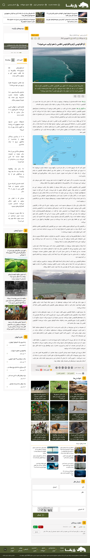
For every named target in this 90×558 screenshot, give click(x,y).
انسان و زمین (12, 5)
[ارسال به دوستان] (35, 38)
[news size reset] (78, 96)
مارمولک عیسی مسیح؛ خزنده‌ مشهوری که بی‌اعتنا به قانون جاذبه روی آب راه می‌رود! (58, 417)
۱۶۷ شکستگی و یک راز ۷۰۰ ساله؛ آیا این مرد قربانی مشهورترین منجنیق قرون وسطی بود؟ (19, 15)
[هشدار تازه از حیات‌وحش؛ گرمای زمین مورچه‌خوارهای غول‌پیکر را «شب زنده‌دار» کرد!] (82, 20)
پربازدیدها (7, 60)
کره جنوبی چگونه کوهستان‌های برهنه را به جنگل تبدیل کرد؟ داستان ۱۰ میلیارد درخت (17, 276)
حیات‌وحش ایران (39, 5)
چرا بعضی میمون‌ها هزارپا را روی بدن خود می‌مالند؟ (59, 396)
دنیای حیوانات (24, 5)
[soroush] (60, 368)
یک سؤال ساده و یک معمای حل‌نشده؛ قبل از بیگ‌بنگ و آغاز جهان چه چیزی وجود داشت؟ (17, 384)
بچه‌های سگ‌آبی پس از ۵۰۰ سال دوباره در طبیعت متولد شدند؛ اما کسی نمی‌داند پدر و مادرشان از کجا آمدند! (77, 437)
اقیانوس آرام (71, 373)
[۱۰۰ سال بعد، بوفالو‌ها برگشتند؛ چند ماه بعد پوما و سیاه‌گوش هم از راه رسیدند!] (59, 427)
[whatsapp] (66, 368)
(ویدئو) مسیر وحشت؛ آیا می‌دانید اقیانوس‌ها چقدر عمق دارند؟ (67, 473)
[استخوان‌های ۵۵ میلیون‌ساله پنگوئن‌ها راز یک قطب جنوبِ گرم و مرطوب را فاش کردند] (78, 387)
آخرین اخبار (20, 60)
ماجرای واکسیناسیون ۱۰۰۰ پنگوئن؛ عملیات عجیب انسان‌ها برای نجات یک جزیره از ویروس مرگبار (40, 396)
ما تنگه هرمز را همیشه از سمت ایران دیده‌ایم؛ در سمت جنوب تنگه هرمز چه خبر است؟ (16, 217)
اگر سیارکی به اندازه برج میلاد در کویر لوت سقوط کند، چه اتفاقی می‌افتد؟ (17, 367)
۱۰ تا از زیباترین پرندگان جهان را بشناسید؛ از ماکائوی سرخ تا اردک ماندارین (39, 417)
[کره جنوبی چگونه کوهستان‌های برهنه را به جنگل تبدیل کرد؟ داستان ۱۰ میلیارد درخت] (16, 264)
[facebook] (56, 368)
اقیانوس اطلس (60, 373)
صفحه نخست (52, 5)
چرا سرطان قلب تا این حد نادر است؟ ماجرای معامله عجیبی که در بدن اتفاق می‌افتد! (16, 376)
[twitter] (69, 368)
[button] (20, 52)
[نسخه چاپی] (32, 38)
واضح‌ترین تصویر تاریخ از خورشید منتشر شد (18, 351)
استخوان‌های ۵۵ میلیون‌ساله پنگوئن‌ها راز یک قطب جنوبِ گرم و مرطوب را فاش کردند (77, 396)
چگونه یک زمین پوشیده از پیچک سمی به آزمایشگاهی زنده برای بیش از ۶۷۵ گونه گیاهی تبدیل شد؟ (16, 300)
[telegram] (72, 368)
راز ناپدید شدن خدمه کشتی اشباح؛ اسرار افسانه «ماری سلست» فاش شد (67, 465)
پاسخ (36, 532)
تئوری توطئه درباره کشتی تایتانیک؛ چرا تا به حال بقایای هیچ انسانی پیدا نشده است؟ (40, 465)
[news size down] (82, 96)
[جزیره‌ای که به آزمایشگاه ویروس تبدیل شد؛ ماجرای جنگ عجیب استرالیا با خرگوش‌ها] (40, 20)
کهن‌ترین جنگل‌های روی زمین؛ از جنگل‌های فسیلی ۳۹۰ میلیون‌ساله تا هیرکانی (16, 252)
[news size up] (75, 96)
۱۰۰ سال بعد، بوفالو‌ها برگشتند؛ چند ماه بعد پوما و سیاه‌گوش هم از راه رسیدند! (58, 437)
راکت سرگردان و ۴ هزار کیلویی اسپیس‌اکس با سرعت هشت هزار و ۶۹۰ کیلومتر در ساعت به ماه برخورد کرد (16, 359)
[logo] (77, 5)
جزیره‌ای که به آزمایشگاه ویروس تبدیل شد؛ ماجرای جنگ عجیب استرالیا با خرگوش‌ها (21, 21)
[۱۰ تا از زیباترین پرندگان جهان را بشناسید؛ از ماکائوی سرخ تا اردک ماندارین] (40, 407)
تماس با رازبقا (35, 35)
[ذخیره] (39, 38)
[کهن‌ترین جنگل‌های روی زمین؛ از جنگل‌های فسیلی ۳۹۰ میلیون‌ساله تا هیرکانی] (16, 240)
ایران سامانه (5, 555)
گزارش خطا (46, 370)
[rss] (5, 549)
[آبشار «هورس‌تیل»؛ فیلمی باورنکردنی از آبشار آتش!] (79, 458)
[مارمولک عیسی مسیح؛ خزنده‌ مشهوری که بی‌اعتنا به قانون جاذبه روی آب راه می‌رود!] (59, 407)
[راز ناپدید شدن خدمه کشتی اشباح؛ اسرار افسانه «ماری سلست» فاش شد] (79, 466)
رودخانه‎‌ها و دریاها (74, 35)
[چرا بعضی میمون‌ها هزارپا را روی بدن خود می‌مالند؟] (59, 387)
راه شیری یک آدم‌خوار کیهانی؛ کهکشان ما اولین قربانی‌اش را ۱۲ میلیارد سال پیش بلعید (62, 15)
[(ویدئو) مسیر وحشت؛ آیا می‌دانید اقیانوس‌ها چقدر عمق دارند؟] (79, 473)
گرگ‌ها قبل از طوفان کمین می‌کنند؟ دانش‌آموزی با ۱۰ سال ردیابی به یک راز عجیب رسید (77, 417)
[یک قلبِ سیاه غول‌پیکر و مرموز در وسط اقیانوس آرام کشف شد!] (52, 458)
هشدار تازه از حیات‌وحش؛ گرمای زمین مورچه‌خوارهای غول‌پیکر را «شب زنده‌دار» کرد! (61, 21)
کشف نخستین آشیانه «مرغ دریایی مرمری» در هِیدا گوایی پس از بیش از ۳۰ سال (16, 188)
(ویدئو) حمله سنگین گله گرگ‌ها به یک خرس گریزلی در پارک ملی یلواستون (16, 45)
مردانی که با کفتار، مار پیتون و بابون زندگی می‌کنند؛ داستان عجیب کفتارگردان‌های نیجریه (39, 437)
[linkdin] (63, 367)
